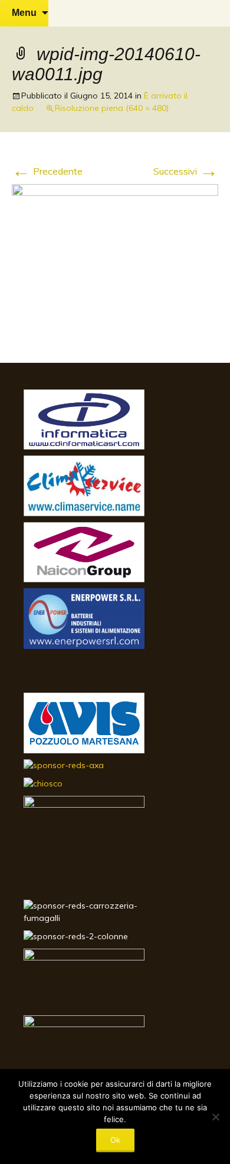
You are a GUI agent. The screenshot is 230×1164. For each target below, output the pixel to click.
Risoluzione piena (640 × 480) (112, 108)
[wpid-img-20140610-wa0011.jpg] (115, 260)
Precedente (47, 171)
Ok (115, 1140)
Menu (24, 13)
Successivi (185, 171)
